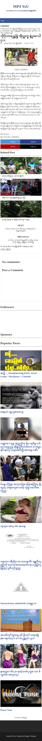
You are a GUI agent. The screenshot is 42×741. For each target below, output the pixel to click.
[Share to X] (5, 249)
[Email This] (1, 249)
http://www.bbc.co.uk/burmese (9, 137)
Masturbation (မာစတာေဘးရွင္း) (18, 603)
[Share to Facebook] (7, 249)
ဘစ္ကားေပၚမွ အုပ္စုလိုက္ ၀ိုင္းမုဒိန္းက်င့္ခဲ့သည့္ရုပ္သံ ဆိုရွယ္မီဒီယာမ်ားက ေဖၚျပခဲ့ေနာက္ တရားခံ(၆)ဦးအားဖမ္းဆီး (20, 446)
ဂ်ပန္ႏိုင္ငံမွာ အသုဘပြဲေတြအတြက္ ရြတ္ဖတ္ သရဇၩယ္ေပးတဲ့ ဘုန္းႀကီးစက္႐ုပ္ (20, 487)
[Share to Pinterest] (10, 249)
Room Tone (6, 710)
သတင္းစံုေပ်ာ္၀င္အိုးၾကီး (13, 43)
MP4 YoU (21, 6)
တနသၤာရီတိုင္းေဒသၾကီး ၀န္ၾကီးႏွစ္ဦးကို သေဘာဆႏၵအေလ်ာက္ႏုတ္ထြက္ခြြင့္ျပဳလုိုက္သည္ (20, 564)
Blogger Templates (30, 736)
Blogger (24, 717)
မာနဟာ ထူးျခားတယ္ (11, 412)
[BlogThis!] (3, 249)
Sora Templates (18, 736)
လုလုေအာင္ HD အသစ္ (13, 526)
